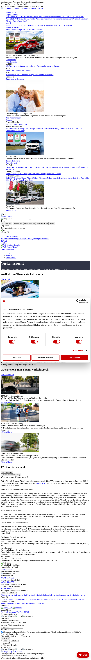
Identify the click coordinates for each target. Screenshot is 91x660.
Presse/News (6, 599)
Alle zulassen (74, 357)
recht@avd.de (40, 483)
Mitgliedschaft (11, 12)
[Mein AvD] (3, 230)
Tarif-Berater (18, 595)
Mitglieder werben (12, 27)
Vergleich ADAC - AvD (62, 595)
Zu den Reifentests (13, 161)
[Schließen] (30, 219)
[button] (5, 279)
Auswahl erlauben (45, 357)
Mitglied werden (12, 15)
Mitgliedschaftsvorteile (44, 595)
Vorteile (8, 23)
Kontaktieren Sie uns (9, 603)
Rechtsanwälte (7, 472)
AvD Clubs (69, 599)
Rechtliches (21, 603)
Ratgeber (9, 120)
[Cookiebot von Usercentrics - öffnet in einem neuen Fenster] (78, 301)
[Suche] (3, 214)
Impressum (40, 603)
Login (3, 236)
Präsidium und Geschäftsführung (41, 599)
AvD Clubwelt (11, 163)
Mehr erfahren (11, 60)
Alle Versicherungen (13, 118)
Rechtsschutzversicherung (11, 475)
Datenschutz (30, 603)
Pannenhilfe (18, 223)
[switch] (34, 342)
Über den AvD (79, 599)
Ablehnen (17, 357)
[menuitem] (12, 236)
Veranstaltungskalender (19, 599)
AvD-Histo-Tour (29, 223)
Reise (52, 223)
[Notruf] (6, 216)
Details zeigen (77, 350)
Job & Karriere (59, 599)
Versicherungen (11, 62)
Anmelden (5, 638)
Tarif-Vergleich (29, 595)
